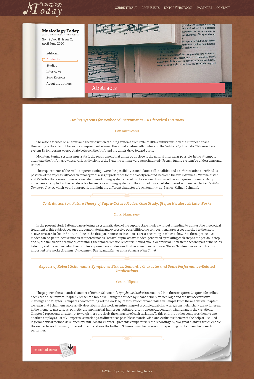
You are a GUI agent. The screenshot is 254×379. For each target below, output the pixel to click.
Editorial (52, 53)
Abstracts (53, 59)
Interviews (53, 71)
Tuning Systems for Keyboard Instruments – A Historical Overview (127, 120)
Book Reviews (56, 77)
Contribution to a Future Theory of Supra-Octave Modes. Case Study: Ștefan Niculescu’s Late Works (126, 203)
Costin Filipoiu (127, 282)
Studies (51, 65)
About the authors (59, 83)
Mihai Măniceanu (127, 214)
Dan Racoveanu (127, 131)
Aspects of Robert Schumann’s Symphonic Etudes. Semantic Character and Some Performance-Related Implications (127, 268)
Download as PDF (46, 350)
